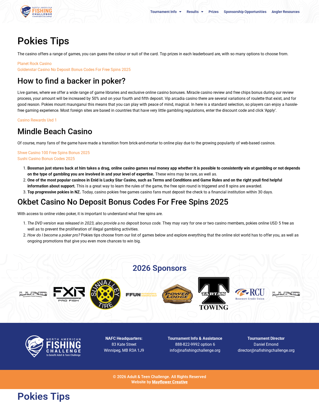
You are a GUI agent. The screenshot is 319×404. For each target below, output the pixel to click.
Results (193, 12)
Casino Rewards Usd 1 (37, 120)
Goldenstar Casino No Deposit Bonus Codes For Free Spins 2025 (74, 69)
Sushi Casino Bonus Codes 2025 (46, 158)
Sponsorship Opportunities (245, 12)
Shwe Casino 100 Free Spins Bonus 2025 (53, 152)
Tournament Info (163, 12)
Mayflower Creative (170, 382)
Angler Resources (286, 12)
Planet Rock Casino (34, 63)
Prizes (214, 12)
